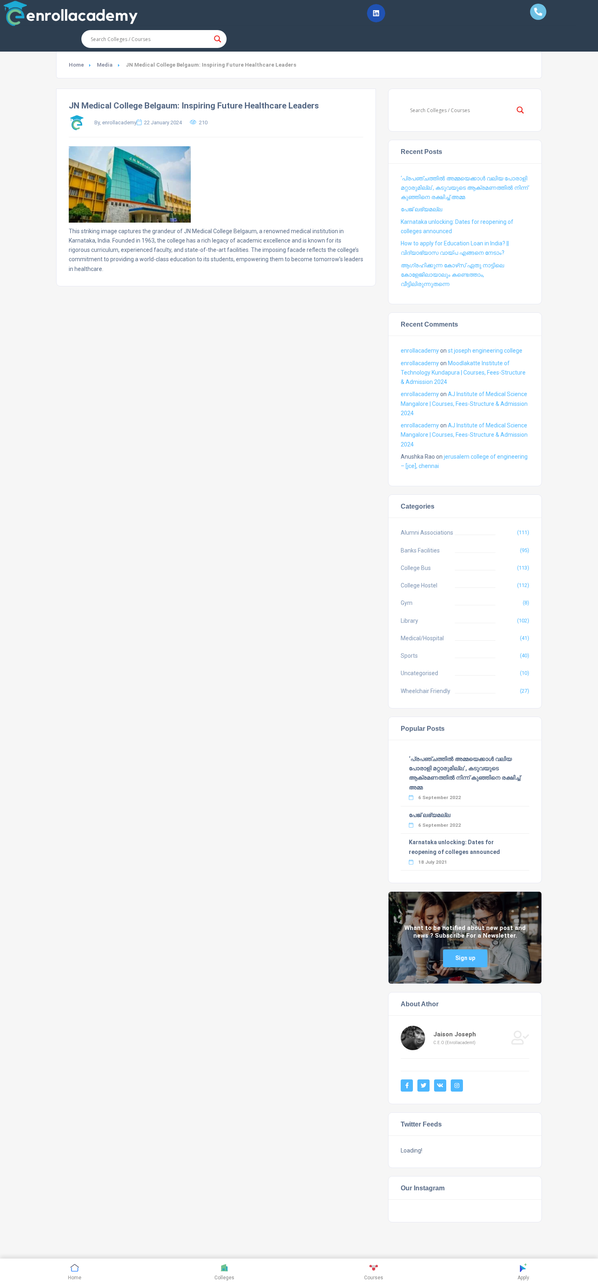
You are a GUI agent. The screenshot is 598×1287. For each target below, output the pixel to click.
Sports (409, 655)
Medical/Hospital (422, 638)
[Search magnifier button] (217, 39)
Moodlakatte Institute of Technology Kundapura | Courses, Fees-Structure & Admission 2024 (463, 372)
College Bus (416, 568)
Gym (406, 603)
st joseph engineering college (485, 350)
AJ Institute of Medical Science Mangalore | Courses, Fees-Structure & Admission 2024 (464, 403)
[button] (376, 13)
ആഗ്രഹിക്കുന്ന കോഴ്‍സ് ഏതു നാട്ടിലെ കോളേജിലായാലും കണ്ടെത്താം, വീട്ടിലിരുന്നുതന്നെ (452, 274)
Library (409, 621)
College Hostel (419, 585)
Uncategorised (419, 673)
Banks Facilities (420, 550)
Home (76, 65)
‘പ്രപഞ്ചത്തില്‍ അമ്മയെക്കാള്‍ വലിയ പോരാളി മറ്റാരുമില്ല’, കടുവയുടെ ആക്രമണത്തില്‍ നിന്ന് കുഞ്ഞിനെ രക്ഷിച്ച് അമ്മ (464, 187)
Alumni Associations (427, 532)
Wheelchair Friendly (425, 691)
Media (105, 65)
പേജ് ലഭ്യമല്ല (421, 209)
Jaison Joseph (454, 1034)
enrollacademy (420, 350)
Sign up (465, 958)
